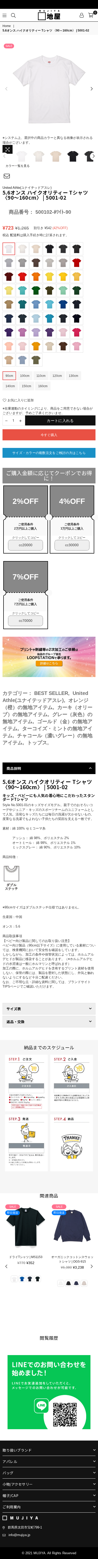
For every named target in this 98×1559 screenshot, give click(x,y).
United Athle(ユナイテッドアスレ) (27, 188)
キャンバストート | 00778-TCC (72, 1257)
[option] (49, 89)
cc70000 (25, 621)
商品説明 (14, 768)
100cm (24, 376)
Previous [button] (6, 89)
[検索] (13, 15)
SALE (9, 45)
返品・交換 (15, 1021)
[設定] (81, 15)
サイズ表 (14, 1008)
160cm (42, 386)
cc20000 (25, 545)
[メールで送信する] (7, 176)
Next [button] (91, 89)
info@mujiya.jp (19, 1535)
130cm (73, 376)
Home (7, 26)
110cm (40, 376)
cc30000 (72, 545)
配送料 (15, 235)
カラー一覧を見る (18, 166)
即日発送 (12, 1212)
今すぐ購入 (49, 435)
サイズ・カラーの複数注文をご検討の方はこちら (49, 453)
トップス (37, 742)
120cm (57, 376)
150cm (26, 386)
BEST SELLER (51, 693)
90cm (9, 376)
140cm (10, 386)
